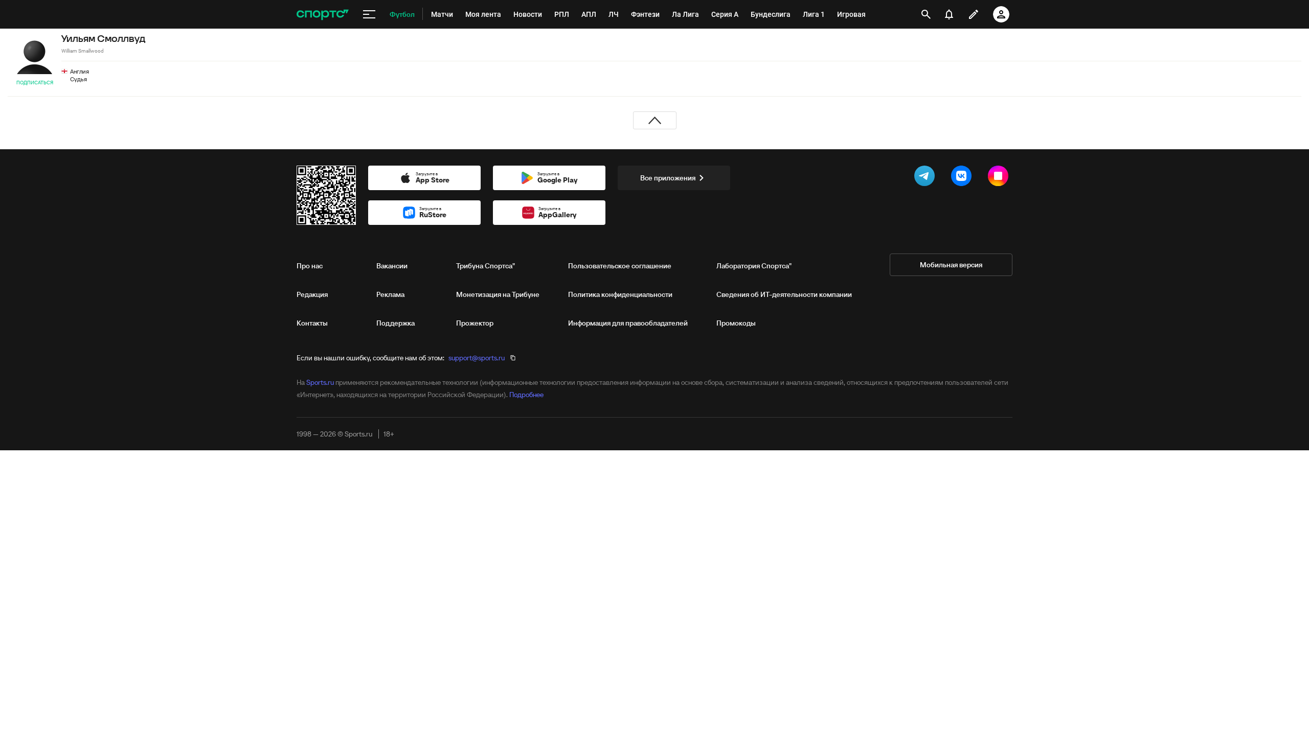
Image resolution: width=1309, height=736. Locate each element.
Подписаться (34, 82)
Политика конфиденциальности (620, 294)
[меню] (369, 14)
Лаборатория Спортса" (754, 265)
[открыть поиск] (926, 14)
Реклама (390, 294)
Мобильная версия (951, 264)
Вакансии (392, 265)
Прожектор (474, 323)
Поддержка (395, 323)
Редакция (312, 294)
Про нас (310, 265)
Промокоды (736, 323)
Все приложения (667, 177)
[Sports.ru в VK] (963, 178)
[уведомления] (949, 14)
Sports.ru (320, 382)
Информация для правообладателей (628, 323)
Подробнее (526, 394)
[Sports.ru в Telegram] (926, 178)
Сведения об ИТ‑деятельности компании (784, 294)
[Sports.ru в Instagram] (1000, 178)
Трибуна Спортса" (485, 265)
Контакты (312, 323)
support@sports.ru (476, 357)
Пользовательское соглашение (619, 265)
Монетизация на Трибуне (497, 294)
